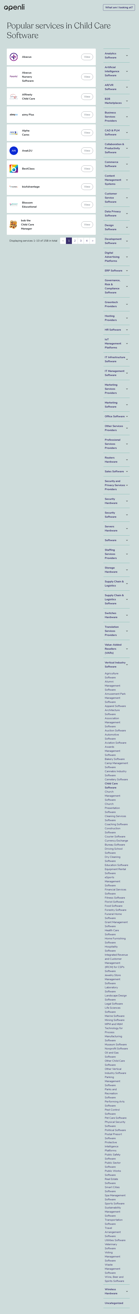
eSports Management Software (112, 881)
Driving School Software (114, 851)
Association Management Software (112, 722)
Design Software (110, 227)
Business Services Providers (111, 117)
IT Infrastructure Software (115, 359)
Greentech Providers (111, 304)
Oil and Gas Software (112, 1055)
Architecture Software (112, 712)
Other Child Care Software (115, 1063)
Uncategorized (114, 1303)
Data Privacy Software (113, 213)
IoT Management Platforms (113, 343)
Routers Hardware (111, 460)
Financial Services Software (115, 892)
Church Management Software (112, 796)
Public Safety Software (112, 1157)
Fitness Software (115, 898)
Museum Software (116, 1044)
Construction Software (112, 830)
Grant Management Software (116, 924)
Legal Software (114, 1004)
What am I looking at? (119, 7)
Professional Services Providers (112, 444)
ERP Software (113, 271)
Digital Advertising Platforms (112, 257)
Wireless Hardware (111, 1291)
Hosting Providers (111, 318)
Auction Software (115, 730)
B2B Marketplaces (113, 101)
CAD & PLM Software (112, 132)
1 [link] (69, 241)
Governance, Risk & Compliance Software (112, 286)
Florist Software (114, 902)
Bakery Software (115, 759)
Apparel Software (115, 706)
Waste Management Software (112, 1269)
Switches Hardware (111, 615)
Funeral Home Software (113, 916)
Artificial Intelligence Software (112, 71)
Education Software (116, 865)
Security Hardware (111, 501)
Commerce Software (111, 164)
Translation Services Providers (112, 631)
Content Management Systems (113, 180)
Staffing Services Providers (111, 554)
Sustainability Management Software (113, 1212)
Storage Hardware (111, 570)
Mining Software (114, 1020)
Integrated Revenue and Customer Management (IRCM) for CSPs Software (116, 963)
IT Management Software (114, 373)
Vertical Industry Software (115, 665)
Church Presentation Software (112, 808)
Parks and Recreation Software (111, 1093)
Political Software (115, 1130)
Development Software (113, 241)
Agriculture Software (111, 675)
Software (110, 540)
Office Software (115, 416)
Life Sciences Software (113, 1010)
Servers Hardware (111, 528)
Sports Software (114, 1203)
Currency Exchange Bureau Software (116, 843)
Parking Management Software (112, 1081)
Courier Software (115, 836)
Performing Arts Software (115, 1104)
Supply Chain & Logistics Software (114, 599)
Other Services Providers (114, 428)
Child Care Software (111, 786)
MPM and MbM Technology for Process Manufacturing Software (114, 1032)
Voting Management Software (112, 1257)
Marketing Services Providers (111, 389)
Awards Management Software (112, 751)
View (87, 57)
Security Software (110, 515)
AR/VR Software (110, 87)
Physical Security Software (115, 1124)
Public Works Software (113, 1173)
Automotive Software (112, 737)
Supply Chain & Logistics (114, 584)
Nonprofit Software (116, 1048)
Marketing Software (111, 405)
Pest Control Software (112, 1112)
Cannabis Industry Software (115, 773)
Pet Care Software (115, 1118)
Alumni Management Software (112, 686)
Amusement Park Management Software (115, 698)
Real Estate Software (111, 1181)
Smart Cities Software (112, 1189)
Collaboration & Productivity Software (114, 148)
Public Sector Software (113, 1165)
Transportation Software (114, 1222)
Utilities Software (115, 1240)
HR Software (113, 330)
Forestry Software (115, 910)
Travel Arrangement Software (113, 1232)
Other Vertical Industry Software (115, 1071)
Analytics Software (110, 55)
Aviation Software (115, 743)
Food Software (113, 906)
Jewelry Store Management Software (113, 979)
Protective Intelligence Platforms (111, 1146)
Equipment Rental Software (115, 871)
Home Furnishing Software (115, 940)
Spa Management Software (115, 1197)
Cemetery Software (116, 779)
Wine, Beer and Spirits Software (114, 1279)
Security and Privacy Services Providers (115, 485)
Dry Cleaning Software (112, 859)
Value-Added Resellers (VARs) (113, 649)
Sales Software (114, 471)
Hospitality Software (111, 949)
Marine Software (114, 1016)
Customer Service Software (111, 198)
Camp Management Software (116, 765)
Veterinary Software (111, 1246)
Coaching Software (116, 824)
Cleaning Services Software (115, 818)
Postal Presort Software (113, 1136)
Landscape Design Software (116, 998)
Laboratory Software (111, 989)
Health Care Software (112, 932)
